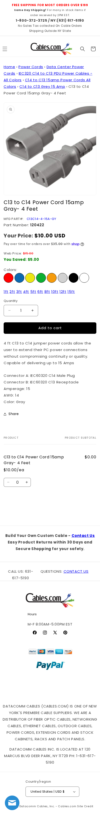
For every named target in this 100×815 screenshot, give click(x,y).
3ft (19, 291)
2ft (12, 291)
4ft (26, 291)
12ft (62, 291)
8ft (47, 291)
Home (9, 66)
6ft (40, 291)
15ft (71, 291)
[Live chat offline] (12, 803)
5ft (33, 291)
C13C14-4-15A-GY (41, 219)
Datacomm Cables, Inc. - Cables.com (47, 806)
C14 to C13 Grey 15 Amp (42, 86)
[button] (82, 49)
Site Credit (85, 806)
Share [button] (13, 413)
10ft (54, 291)
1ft (6, 291)
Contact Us (83, 535)
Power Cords (30, 66)
